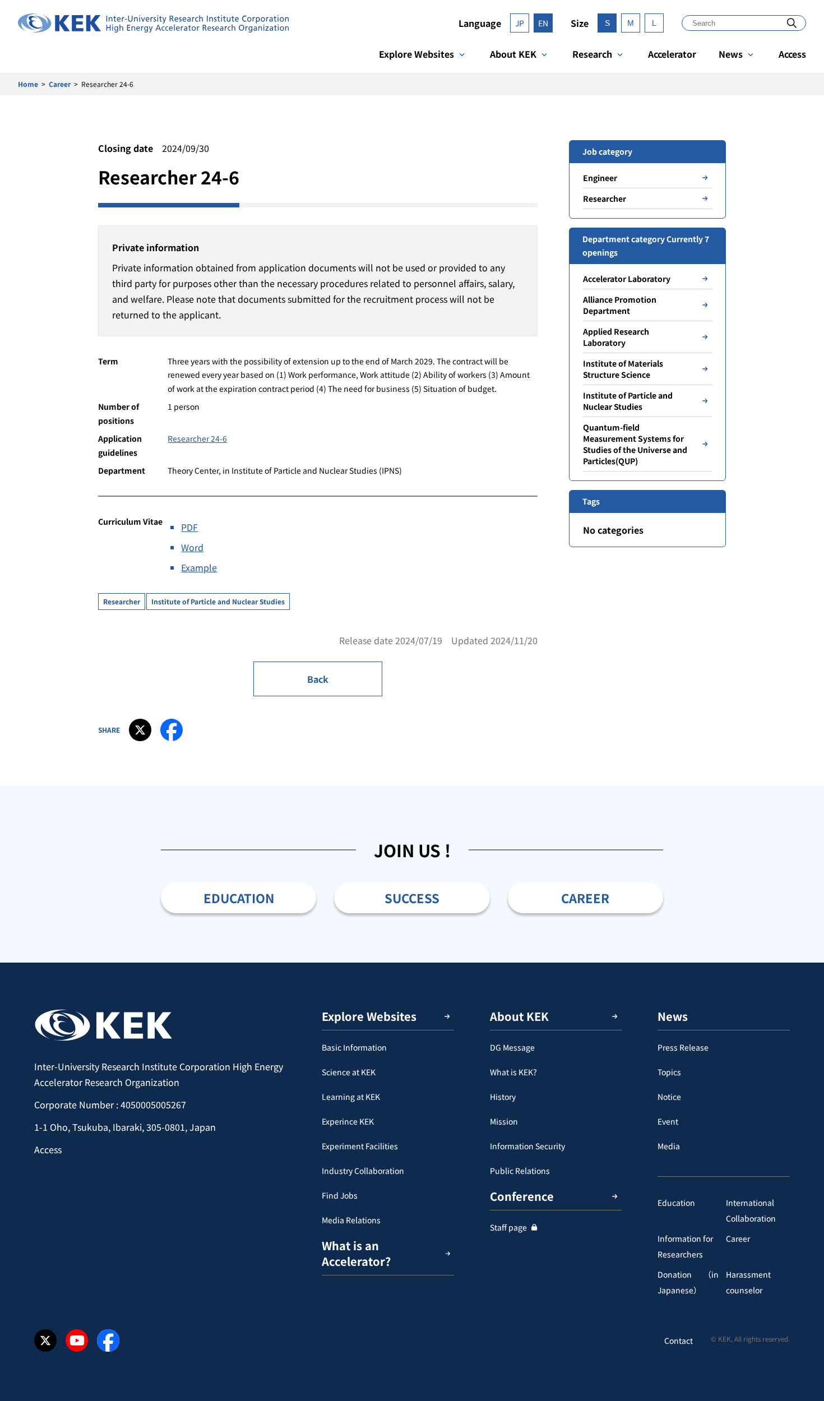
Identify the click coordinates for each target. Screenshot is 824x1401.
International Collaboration (751, 1210)
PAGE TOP (798, 962)
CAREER (585, 898)
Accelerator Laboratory (626, 278)
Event (668, 1121)
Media (669, 1146)
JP (519, 23)
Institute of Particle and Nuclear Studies (218, 601)
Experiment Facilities (360, 1146)
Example (199, 567)
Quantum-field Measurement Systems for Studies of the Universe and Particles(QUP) (635, 444)
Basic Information (354, 1047)
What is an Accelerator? (356, 1253)
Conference (522, 1196)
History (503, 1096)
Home (28, 84)
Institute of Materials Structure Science (623, 369)
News (731, 54)
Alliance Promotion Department (619, 305)
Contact (678, 1340)
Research (592, 54)
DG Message (512, 1047)
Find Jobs (340, 1195)
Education (676, 1202)
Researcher (121, 601)
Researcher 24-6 (197, 438)
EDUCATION (238, 898)
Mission (504, 1121)
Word (192, 547)
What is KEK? (513, 1072)
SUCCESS (412, 898)
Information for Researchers (685, 1246)
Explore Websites (416, 54)
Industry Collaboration (363, 1170)
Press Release (683, 1047)
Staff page (508, 1227)
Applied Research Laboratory (616, 337)
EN (543, 23)
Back (317, 679)
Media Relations (351, 1220)
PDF (189, 527)
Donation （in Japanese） (688, 1282)
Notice (669, 1096)
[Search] (792, 22)
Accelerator (672, 54)
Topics (669, 1072)
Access (792, 54)
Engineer (600, 177)
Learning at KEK (351, 1096)
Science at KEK (349, 1072)
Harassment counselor (748, 1282)
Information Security (527, 1146)
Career (60, 84)
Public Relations (520, 1170)
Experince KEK (348, 1121)
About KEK (513, 54)
